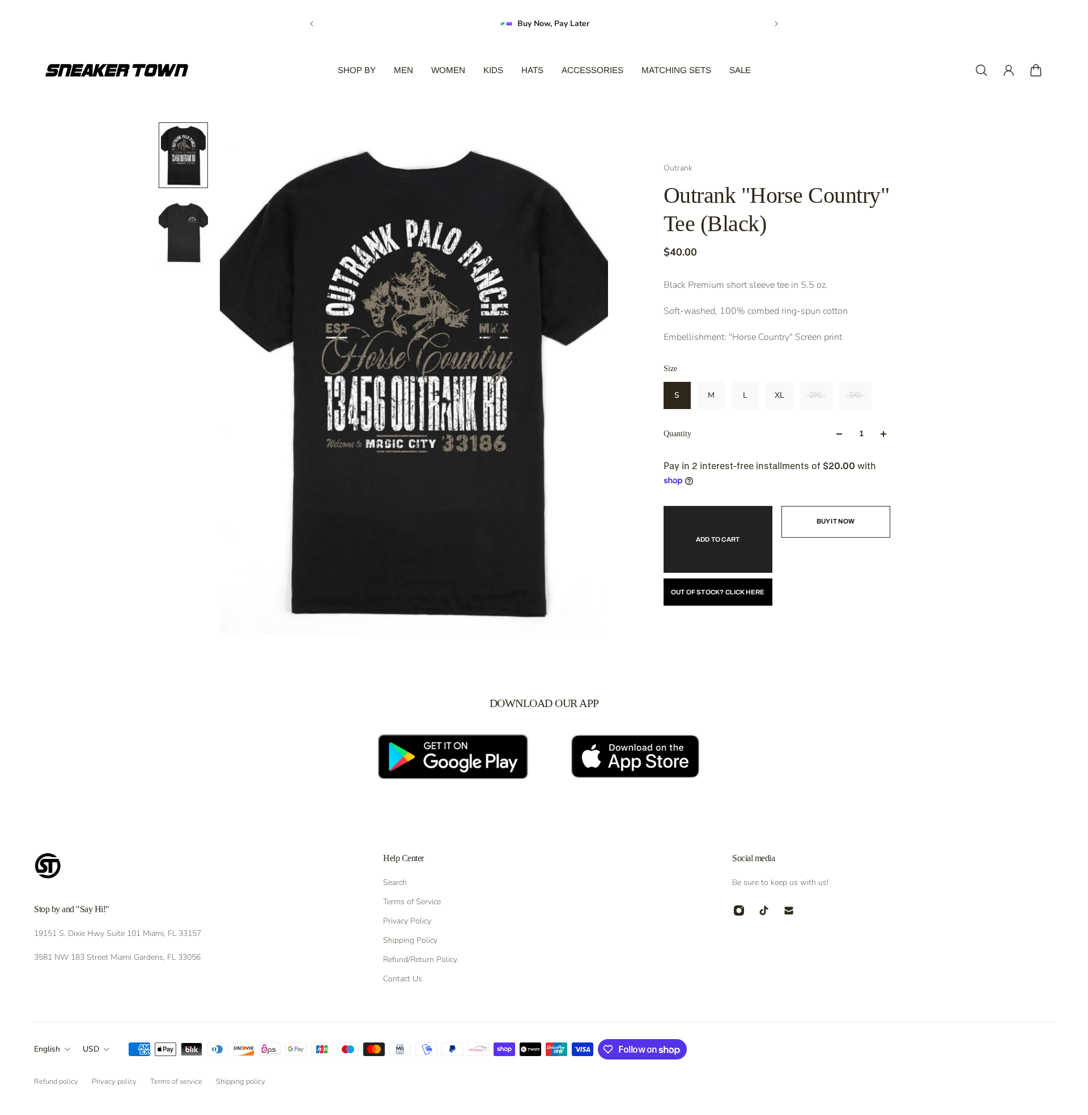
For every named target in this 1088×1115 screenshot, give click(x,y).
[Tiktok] (763, 910)
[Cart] (1035, 70)
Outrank (678, 168)
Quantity (677, 433)
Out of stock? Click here (718, 592)
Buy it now (836, 521)
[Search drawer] (981, 70)
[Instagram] (738, 910)
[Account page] (1008, 70)
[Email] (788, 910)
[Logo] (116, 70)
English (47, 1049)
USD (91, 1049)
